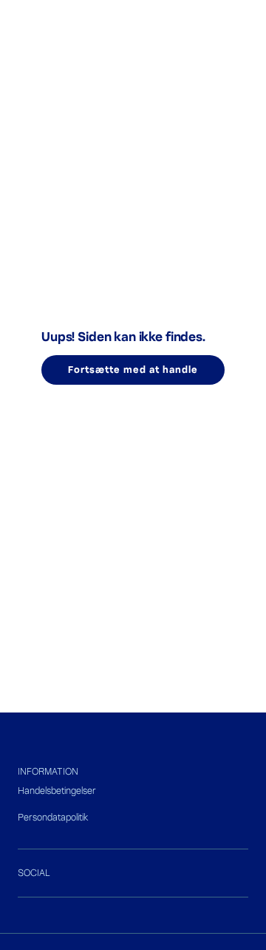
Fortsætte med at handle (132, 370)
